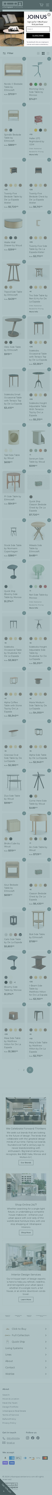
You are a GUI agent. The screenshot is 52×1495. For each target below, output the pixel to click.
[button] (49, 14)
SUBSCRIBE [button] (38, 35)
